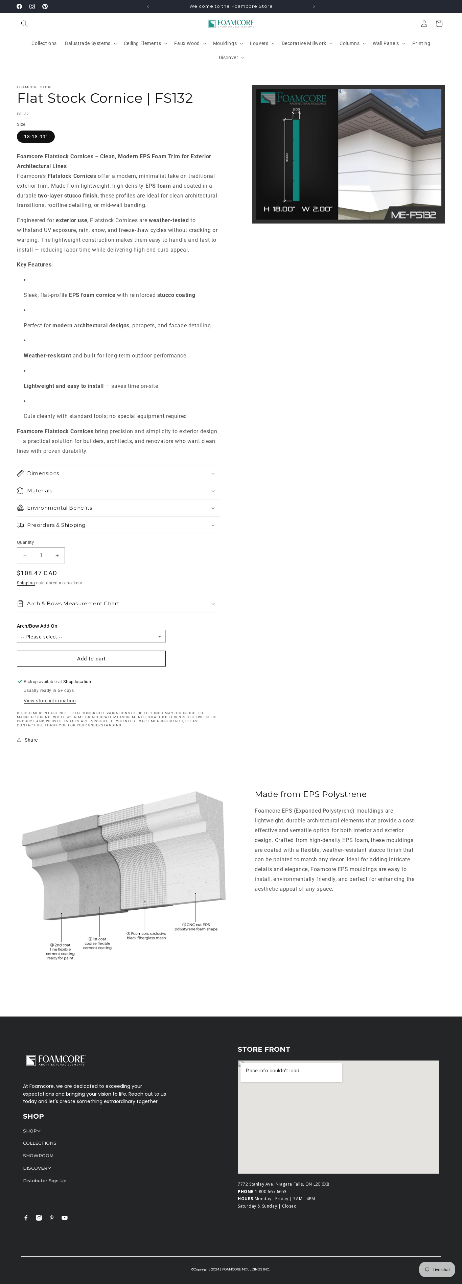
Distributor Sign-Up (45, 1180)
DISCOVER (35, 1168)
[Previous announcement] (147, 6)
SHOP (30, 1131)
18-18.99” (36, 136)
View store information (50, 700)
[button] (24, 23)
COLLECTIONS (39, 1143)
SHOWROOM (38, 1155)
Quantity (25, 542)
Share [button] (31, 740)
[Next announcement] (314, 6)
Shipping (26, 583)
